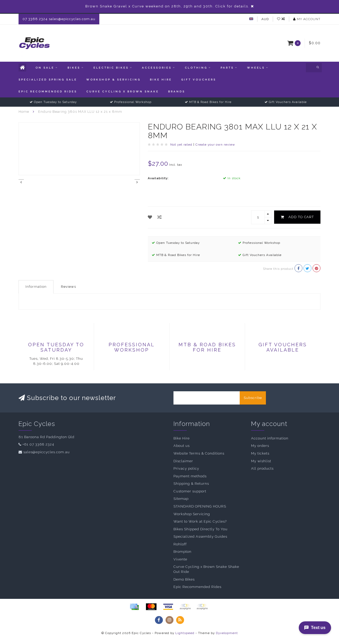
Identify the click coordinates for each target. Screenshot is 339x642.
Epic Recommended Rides (48, 91)
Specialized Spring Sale (48, 79)
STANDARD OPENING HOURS (199, 506)
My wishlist (261, 461)
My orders (260, 446)
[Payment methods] (134, 607)
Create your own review (215, 144)
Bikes (74, 67)
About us (181, 446)
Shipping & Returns (191, 484)
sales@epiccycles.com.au (46, 452)
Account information (269, 438)
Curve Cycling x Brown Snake (122, 91)
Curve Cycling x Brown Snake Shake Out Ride (206, 569)
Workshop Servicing (191, 514)
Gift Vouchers (198, 79)
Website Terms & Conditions (198, 453)
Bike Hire (161, 79)
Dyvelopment (227, 633)
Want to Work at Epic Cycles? (200, 521)
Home (24, 112)
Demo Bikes (184, 579)
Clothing (196, 67)
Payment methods (190, 476)
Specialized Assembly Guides (200, 536)
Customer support (189, 491)
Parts (227, 67)
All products (262, 468)
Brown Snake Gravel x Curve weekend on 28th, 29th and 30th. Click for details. (167, 6)
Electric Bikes (111, 67)
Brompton (182, 552)
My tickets (260, 453)
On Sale (44, 67)
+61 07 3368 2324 (38, 444)
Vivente (180, 559)
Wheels (256, 67)
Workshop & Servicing (113, 79)
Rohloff (180, 544)
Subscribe (253, 398)
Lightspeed (184, 633)
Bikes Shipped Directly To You (200, 529)
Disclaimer (183, 461)
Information (36, 287)
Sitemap (181, 499)
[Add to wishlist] (150, 217)
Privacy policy (186, 468)
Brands (176, 91)
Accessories (157, 67)
